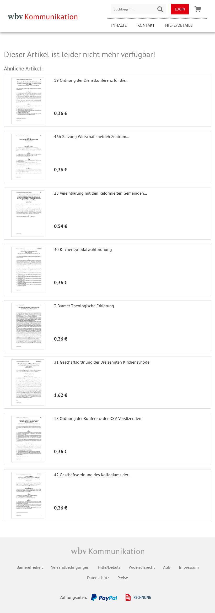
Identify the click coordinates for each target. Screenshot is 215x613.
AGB (166, 567)
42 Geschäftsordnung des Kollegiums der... (92, 474)
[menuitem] (138, 9)
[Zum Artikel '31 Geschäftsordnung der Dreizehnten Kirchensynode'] (28, 382)
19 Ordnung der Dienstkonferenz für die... (91, 80)
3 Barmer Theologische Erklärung (84, 305)
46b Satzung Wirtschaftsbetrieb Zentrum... (91, 136)
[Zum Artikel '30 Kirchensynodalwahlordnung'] (28, 270)
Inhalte (119, 25)
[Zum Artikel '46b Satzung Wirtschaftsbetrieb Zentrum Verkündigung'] (28, 157)
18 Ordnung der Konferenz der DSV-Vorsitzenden (97, 418)
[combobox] (138, 9)
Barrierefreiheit (30, 567)
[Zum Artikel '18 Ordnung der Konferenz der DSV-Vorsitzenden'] (28, 439)
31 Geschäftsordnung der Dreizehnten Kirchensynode (101, 362)
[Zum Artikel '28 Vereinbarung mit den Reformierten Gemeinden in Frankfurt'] (28, 213)
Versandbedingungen (70, 567)
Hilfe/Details (179, 25)
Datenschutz (98, 577)
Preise (122, 577)
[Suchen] (160, 9)
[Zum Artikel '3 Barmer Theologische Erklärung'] (28, 326)
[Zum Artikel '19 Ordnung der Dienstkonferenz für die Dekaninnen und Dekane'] (28, 101)
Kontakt (146, 25)
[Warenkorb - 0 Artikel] (198, 9)
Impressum (189, 567)
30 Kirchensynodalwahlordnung (83, 249)
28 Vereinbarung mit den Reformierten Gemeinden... (100, 193)
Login (180, 9)
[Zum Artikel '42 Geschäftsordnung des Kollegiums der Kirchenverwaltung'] (28, 495)
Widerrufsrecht (142, 567)
